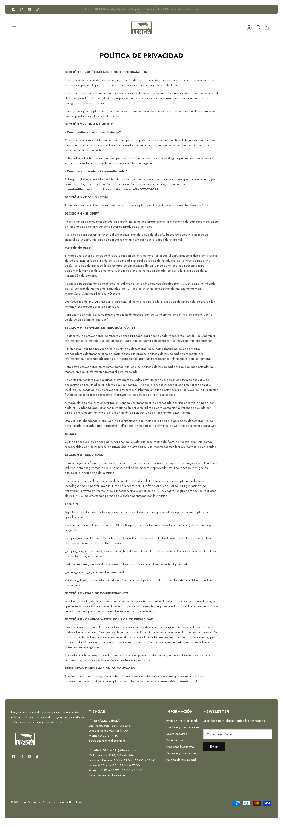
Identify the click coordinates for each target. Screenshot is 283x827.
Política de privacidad (181, 759)
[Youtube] (30, 9)
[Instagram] (22, 9)
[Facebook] (14, 9)
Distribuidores (175, 740)
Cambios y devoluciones (182, 727)
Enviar (214, 746)
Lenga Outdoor (28, 802)
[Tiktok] (38, 9)
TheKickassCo (76, 802)
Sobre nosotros (176, 733)
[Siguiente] (204, 9)
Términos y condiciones (182, 753)
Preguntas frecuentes (180, 746)
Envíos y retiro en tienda (182, 720)
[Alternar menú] (15, 27)
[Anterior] (79, 9)
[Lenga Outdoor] (141, 27)
